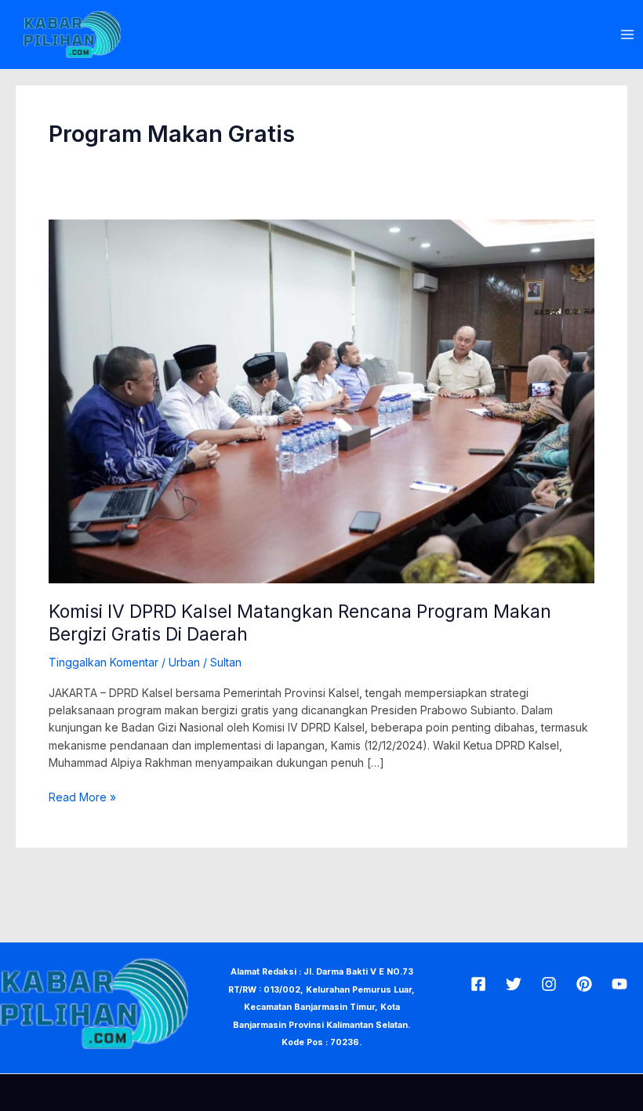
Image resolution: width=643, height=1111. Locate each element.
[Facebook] (478, 984)
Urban (184, 662)
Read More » (82, 796)
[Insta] (549, 984)
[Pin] (584, 984)
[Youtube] (619, 984)
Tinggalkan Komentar (103, 662)
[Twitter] (513, 984)
